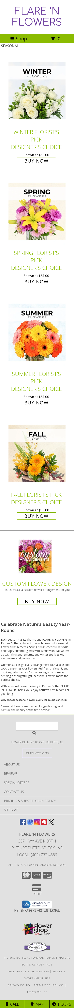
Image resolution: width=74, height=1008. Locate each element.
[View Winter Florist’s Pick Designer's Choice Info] (37, 91)
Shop (21, 38)
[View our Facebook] (23, 824)
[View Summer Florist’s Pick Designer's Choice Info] (37, 333)
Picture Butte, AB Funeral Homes (29, 957)
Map (39, 1004)
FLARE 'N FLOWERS (37, 17)
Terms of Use (37, 992)
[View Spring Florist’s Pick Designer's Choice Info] (37, 212)
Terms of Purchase (49, 985)
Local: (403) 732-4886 (37, 854)
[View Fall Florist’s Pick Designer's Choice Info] (37, 453)
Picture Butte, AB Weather (28, 971)
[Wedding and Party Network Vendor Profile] (37, 951)
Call (13, 1004)
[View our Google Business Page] (30, 824)
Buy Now (36, 160)
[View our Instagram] (37, 824)
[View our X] (51, 824)
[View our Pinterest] (44, 824)
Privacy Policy (19, 985)
